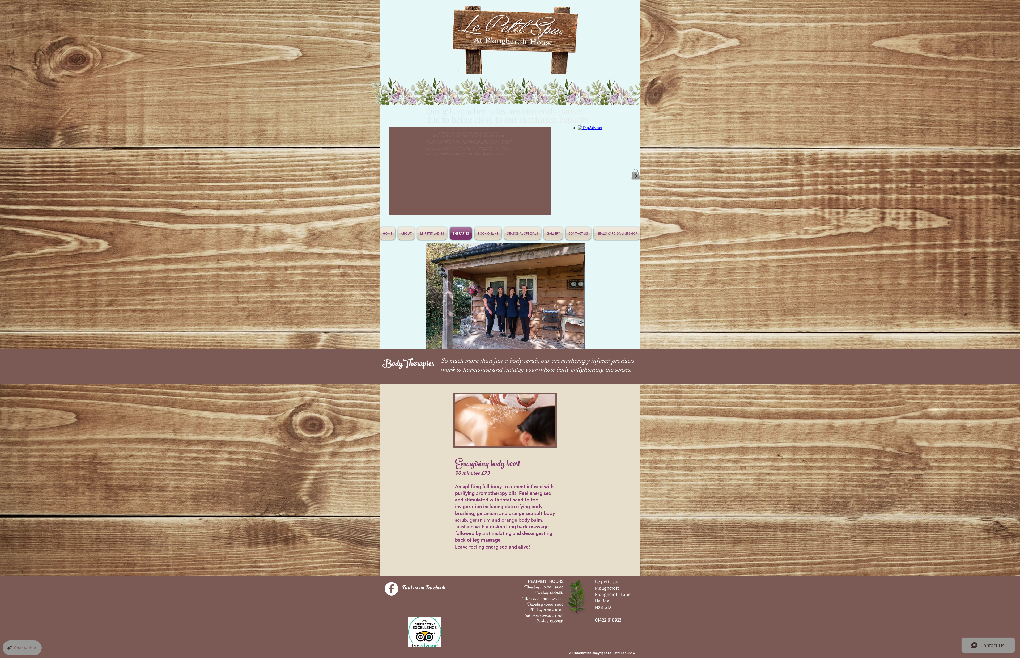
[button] (522, 233)
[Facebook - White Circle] (391, 589)
